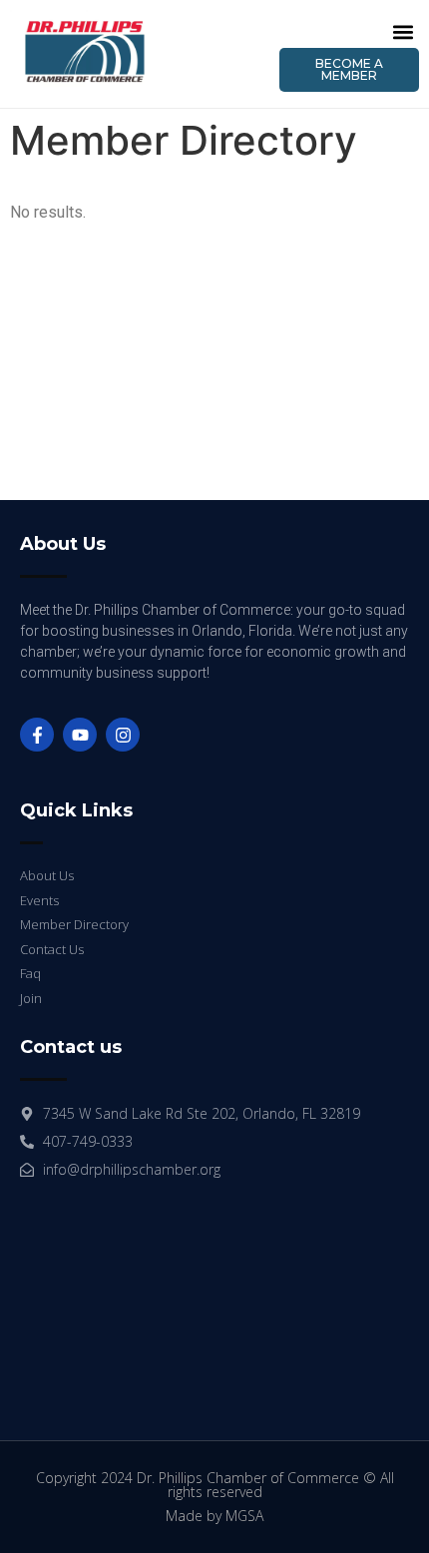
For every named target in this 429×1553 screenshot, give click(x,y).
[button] (402, 31)
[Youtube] (80, 735)
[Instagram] (123, 735)
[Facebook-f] (37, 735)
